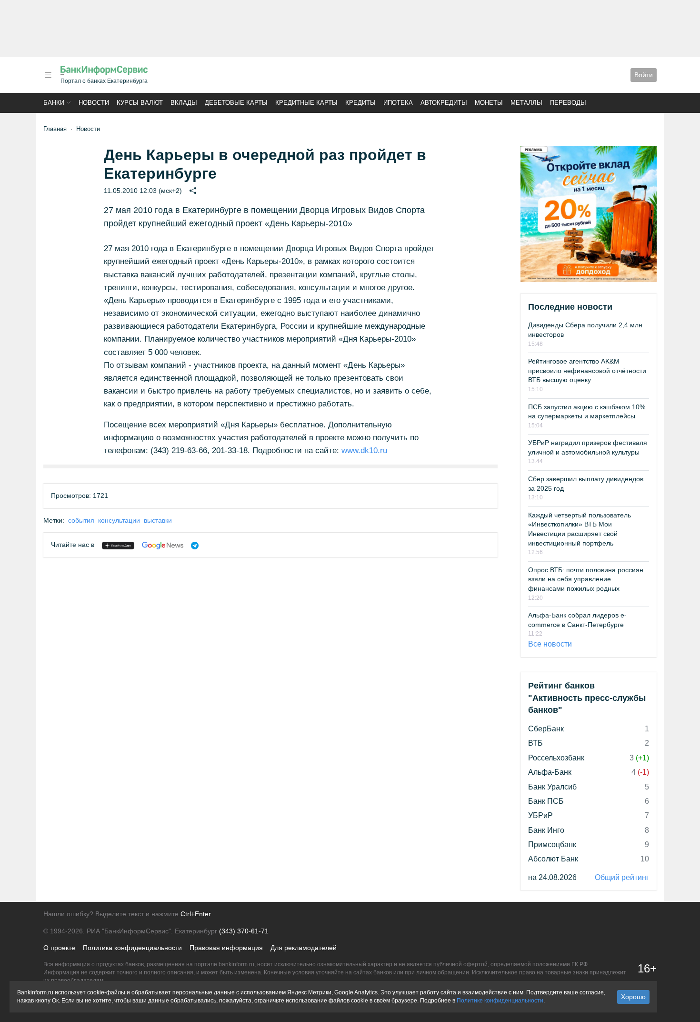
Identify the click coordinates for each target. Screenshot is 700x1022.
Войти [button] (643, 75)
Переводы (568, 102)
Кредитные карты (306, 102)
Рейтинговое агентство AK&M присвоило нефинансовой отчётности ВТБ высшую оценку (587, 370)
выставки (158, 520)
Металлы (526, 102)
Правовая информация (226, 947)
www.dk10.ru (364, 450)
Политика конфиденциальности (132, 947)
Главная (55, 128)
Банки (53, 102)
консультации (119, 520)
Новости (94, 102)
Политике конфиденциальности (500, 1000)
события (81, 520)
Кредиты (360, 102)
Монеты (489, 102)
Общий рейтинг (622, 877)
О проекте (59, 947)
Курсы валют (140, 102)
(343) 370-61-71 (244, 931)
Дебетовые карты (236, 102)
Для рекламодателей (303, 947)
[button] (48, 75)
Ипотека (398, 102)
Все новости (550, 644)
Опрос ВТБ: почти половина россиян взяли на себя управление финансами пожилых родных (585, 579)
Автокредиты (443, 102)
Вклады (183, 102)
